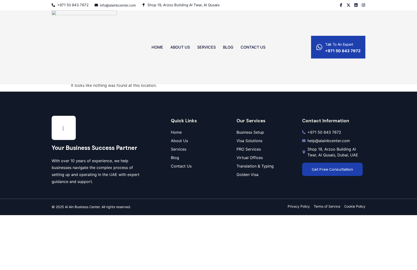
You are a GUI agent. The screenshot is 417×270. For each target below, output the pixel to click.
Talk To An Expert (339, 44)
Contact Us (253, 47)
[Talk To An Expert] (319, 47)
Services (206, 47)
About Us (180, 47)
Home (157, 47)
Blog (228, 47)
